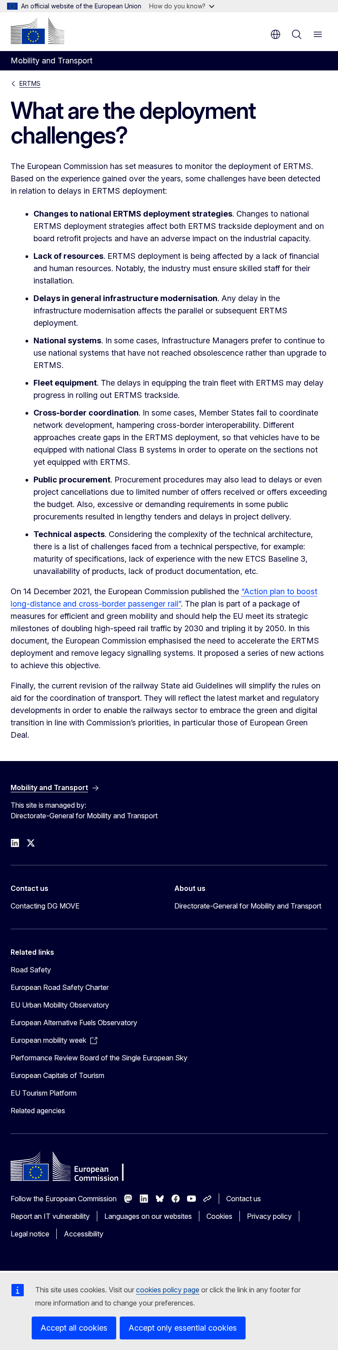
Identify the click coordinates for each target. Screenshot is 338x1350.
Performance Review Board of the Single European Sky (99, 1057)
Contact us (243, 1198)
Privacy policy (269, 1216)
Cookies (219, 1216)
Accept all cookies (73, 1327)
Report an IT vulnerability (50, 1216)
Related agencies (38, 1110)
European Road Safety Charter (60, 987)
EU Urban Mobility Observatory (60, 1005)
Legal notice (30, 1233)
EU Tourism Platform (44, 1093)
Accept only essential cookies (183, 1327)
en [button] (275, 34)
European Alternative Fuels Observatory (74, 1022)
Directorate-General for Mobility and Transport (247, 905)
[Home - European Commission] (37, 31)
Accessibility (83, 1233)
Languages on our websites (148, 1216)
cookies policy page (167, 1289)
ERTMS (29, 83)
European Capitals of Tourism (57, 1075)
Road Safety (31, 969)
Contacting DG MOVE (45, 905)
